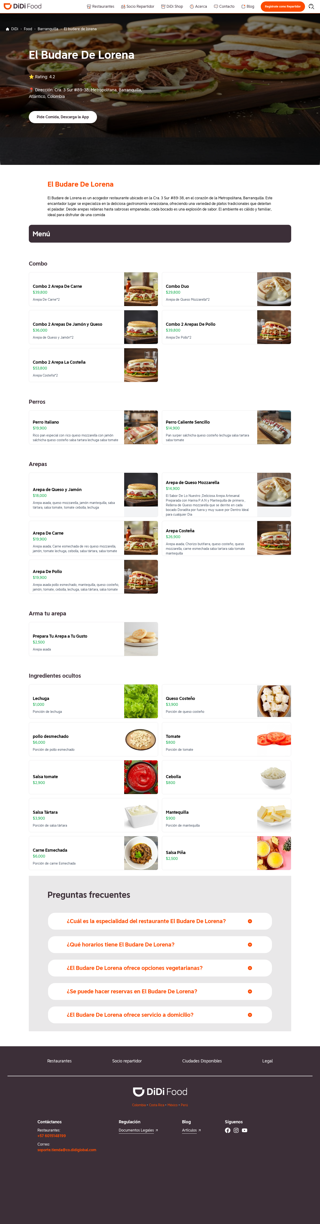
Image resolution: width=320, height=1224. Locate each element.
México (172, 1105)
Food (28, 29)
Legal (267, 1060)
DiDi (14, 29)
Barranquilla (48, 29)
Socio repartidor (127, 1060)
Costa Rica (156, 1105)
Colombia (139, 1105)
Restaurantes (59, 1060)
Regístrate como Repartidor (283, 6)
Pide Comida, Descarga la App (63, 117)
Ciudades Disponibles (202, 1060)
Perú (184, 1105)
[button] (283, 6)
